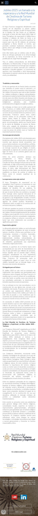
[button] (2, 2)
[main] (19, 42)
